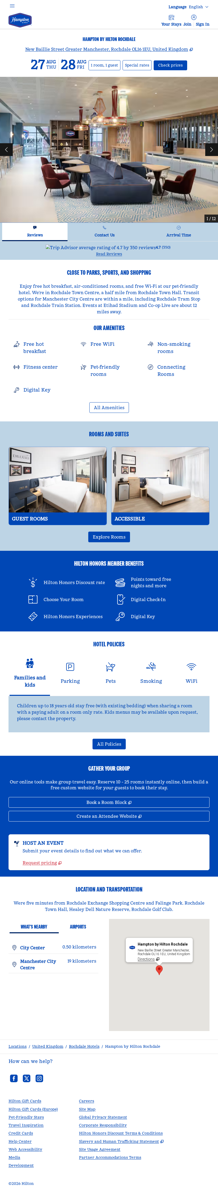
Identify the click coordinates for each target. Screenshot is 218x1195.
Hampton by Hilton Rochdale (132, 1046)
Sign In (202, 24)
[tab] (35, 232)
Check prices (172, 65)
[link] (42, 863)
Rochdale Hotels (84, 1046)
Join (187, 24)
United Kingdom (47, 1046)
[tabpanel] (109, 251)
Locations (18, 1046)
